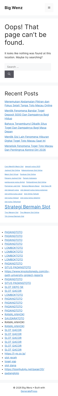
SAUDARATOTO (14, 318)
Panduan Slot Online (28, 174)
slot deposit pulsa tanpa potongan (33, 190)
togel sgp (10, 361)
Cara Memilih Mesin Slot (14, 166)
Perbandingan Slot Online (36, 182)
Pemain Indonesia (30, 178)
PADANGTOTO (13, 232)
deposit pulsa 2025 (32, 166)
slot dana (10, 365)
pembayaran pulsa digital (15, 182)
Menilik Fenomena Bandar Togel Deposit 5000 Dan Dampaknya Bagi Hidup (27, 114)
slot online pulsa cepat (13, 194)
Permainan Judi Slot (12, 186)
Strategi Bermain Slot (27, 206)
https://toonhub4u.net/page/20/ (24, 369)
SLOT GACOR (13, 290)
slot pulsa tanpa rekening (30, 198)
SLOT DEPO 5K (14, 287)
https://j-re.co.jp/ (15, 353)
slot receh (11, 357)
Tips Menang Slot (11, 212)
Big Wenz (14, 7)
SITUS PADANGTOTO (18, 267)
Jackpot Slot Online (12, 170)
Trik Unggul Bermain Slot (14, 216)
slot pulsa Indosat (12, 198)
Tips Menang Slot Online (29, 212)
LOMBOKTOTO (14, 247)
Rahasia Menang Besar (31, 186)
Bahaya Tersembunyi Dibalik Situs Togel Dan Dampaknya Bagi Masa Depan (26, 127)
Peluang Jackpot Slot (13, 178)
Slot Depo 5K (46, 186)
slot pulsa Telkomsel (13, 202)
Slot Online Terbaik (31, 194)
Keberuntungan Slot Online (31, 170)
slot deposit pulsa (12, 190)
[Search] (9, 74)
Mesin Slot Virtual (11, 174)
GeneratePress (29, 391)
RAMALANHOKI (14, 314)
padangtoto (12, 373)
